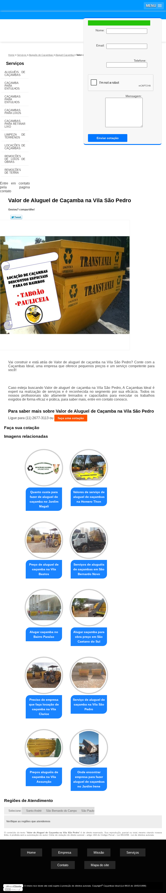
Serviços (15, 63)
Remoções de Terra (13, 171)
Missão (99, 852)
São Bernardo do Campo (61, 810)
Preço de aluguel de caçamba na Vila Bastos (44, 569)
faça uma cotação (71, 418)
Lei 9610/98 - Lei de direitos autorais (135, 835)
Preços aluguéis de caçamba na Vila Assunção (44, 776)
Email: (101, 45)
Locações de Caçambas (15, 147)
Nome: (101, 30)
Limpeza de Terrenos (15, 136)
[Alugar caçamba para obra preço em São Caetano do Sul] (89, 606)
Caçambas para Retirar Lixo (15, 123)
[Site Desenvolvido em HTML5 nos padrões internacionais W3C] (13, 889)
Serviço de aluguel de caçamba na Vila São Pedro (89, 704)
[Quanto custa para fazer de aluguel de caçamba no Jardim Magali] (44, 465)
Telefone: (140, 60)
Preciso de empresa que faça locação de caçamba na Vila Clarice (44, 707)
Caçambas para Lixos (13, 112)
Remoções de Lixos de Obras (15, 159)
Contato (62, 865)
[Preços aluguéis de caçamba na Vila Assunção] (44, 745)
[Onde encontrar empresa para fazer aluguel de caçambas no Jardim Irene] (89, 745)
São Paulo (87, 810)
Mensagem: (134, 96)
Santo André (34, 810)
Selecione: (15, 810)
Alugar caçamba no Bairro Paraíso (44, 634)
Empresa (64, 852)
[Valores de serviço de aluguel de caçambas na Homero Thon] (89, 465)
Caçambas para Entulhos (13, 99)
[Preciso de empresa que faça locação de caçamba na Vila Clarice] (44, 673)
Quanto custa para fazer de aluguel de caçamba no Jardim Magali (44, 499)
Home (31, 852)
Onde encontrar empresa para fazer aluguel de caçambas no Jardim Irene (89, 779)
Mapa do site (100, 865)
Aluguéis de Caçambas (15, 74)
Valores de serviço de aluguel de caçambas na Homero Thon (89, 496)
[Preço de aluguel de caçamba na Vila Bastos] (44, 538)
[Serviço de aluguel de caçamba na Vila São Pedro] (89, 673)
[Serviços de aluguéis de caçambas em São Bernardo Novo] (89, 538)
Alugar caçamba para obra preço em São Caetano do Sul (88, 636)
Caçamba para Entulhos (12, 85)
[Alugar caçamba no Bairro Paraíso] (44, 606)
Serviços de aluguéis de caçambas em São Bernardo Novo (88, 569)
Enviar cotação (108, 138)
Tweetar (16, 217)
